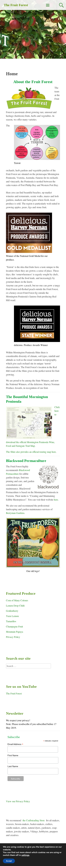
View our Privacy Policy (18, 801)
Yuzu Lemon (12, 616)
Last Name (13, 766)
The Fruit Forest (16, 5)
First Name (13, 755)
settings (25, 855)
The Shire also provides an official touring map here (31, 451)
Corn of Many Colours (17, 600)
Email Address (15, 744)
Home (12, 73)
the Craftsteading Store (34, 820)
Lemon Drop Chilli (15, 605)
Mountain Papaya (14, 631)
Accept (9, 861)
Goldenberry (12, 610)
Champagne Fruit (14, 626)
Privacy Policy (13, 636)
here (56, 499)
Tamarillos (11, 621)
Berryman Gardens (15, 512)
